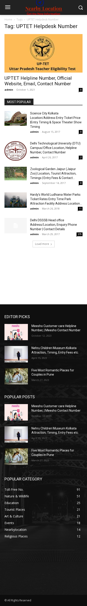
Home (8, 19)
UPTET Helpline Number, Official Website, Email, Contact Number (38, 80)
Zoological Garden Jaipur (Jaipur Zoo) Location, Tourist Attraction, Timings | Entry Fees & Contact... (53, 173)
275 (80, 234)
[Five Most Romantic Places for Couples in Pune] (16, 376)
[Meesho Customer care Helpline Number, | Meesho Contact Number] (16, 332)
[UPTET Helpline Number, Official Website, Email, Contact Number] (43, 53)
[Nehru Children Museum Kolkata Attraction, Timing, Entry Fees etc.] (16, 354)
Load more (42, 244)
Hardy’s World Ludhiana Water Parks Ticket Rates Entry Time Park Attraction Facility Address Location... (56, 199)
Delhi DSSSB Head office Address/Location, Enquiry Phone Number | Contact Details (53, 224)
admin (8, 89)
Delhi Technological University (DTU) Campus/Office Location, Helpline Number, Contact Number (55, 148)
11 (80, 208)
